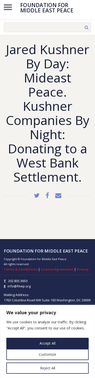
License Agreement (57, 269)
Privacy (83, 269)
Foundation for (46, 7)
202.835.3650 (17, 281)
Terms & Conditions (20, 269)
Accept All (47, 343)
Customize (47, 354)
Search (86, 27)
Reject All (47, 368)
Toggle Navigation (8, 7)
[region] (47, 341)
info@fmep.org (19, 286)
